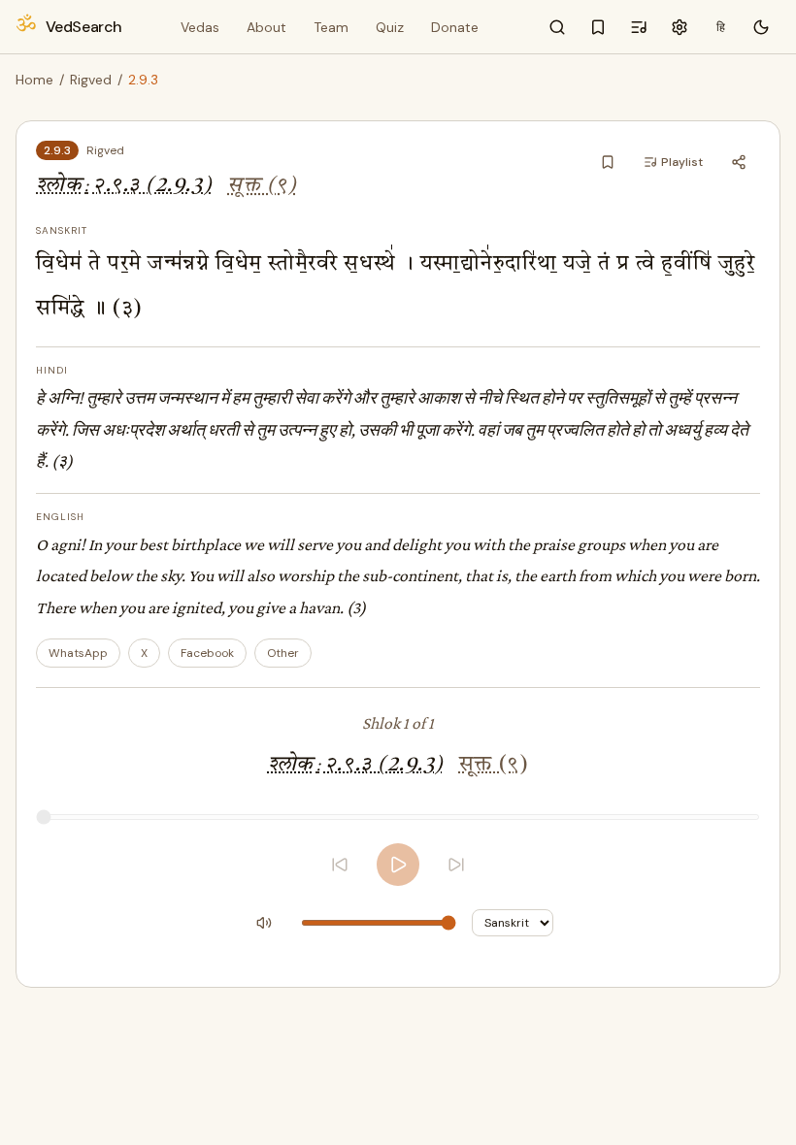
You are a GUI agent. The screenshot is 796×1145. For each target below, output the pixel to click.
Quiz (390, 27)
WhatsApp (78, 653)
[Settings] (679, 27)
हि (720, 27)
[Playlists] (638, 27)
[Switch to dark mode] (761, 27)
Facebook (207, 653)
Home (34, 79)
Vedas (200, 27)
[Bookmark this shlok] (607, 162)
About (266, 27)
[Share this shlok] (738, 162)
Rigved (91, 79)
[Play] (398, 864)
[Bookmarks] (598, 27)
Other (283, 653)
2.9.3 (57, 150)
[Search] (557, 27)
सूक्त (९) (261, 186)
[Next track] (456, 864)
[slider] (398, 817)
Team (331, 27)
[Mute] (264, 922)
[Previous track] (339, 864)
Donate (455, 27)
